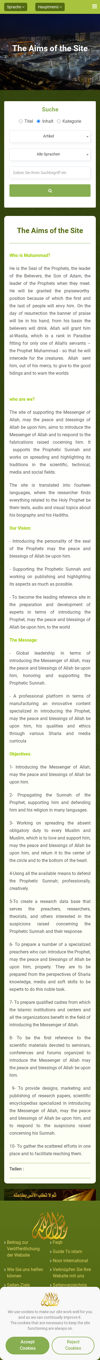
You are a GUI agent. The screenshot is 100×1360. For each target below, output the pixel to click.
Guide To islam (67, 1251)
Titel (28, 121)
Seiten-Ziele (18, 1285)
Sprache (14, 7)
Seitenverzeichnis (70, 1285)
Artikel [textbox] (48, 136)
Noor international (70, 1260)
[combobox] (50, 136)
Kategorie (71, 121)
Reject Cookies (73, 1345)
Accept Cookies (28, 1345)
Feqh (57, 1242)
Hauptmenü (48, 7)
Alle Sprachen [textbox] (48, 154)
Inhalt (47, 121)
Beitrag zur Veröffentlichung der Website (23, 1249)
